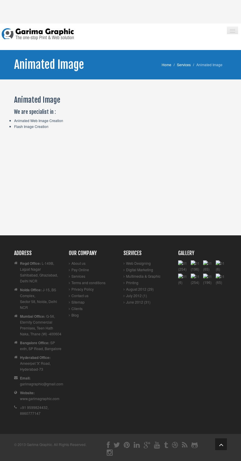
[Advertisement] (120, 191)
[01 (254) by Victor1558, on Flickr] (183, 265)
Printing (132, 282)
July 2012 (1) (136, 295)
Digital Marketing (139, 269)
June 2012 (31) (138, 301)
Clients (77, 308)
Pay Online (80, 269)
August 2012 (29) (140, 289)
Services (184, 64)
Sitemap (78, 301)
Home (166, 64)
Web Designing (138, 263)
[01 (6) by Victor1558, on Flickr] (221, 265)
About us (78, 263)
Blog (75, 314)
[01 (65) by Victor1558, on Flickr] (208, 265)
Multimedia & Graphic (143, 276)
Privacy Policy (82, 289)
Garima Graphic (39, 444)
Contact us (79, 295)
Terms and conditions (88, 282)
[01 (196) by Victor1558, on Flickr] (196, 265)
